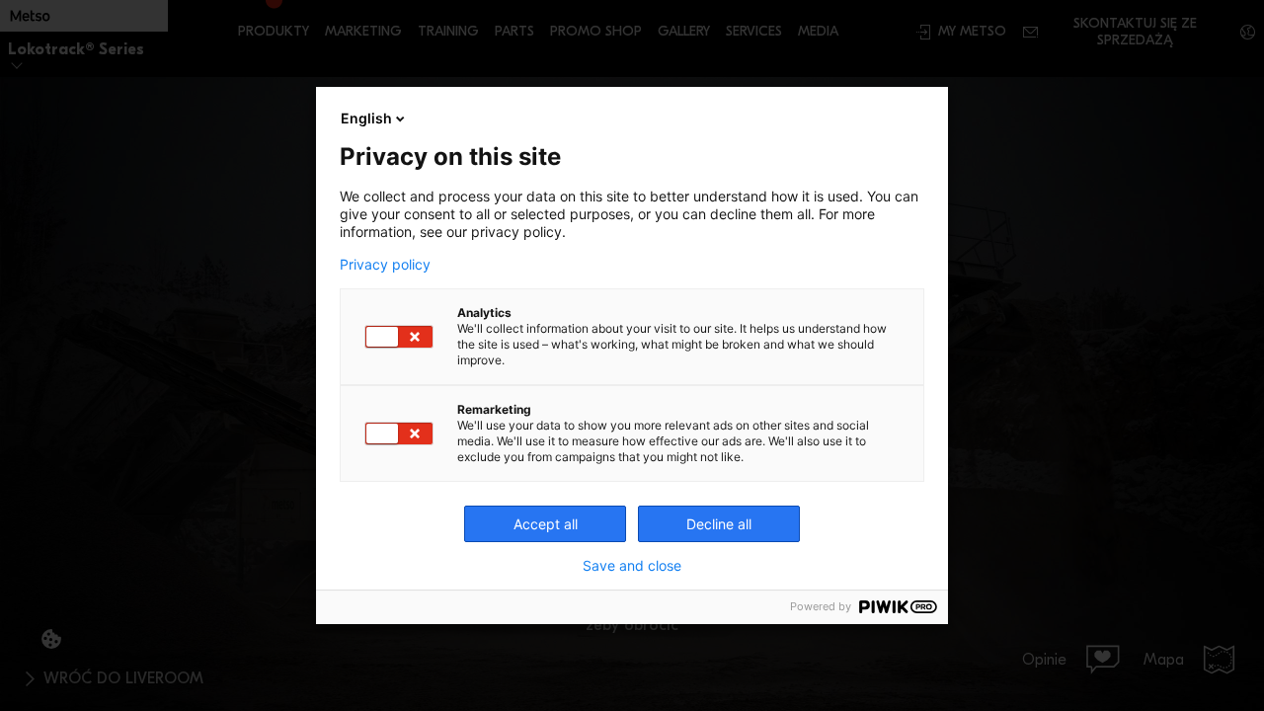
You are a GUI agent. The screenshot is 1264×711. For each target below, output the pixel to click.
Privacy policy (385, 265)
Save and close (632, 566)
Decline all (718, 523)
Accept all (546, 523)
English (366, 118)
